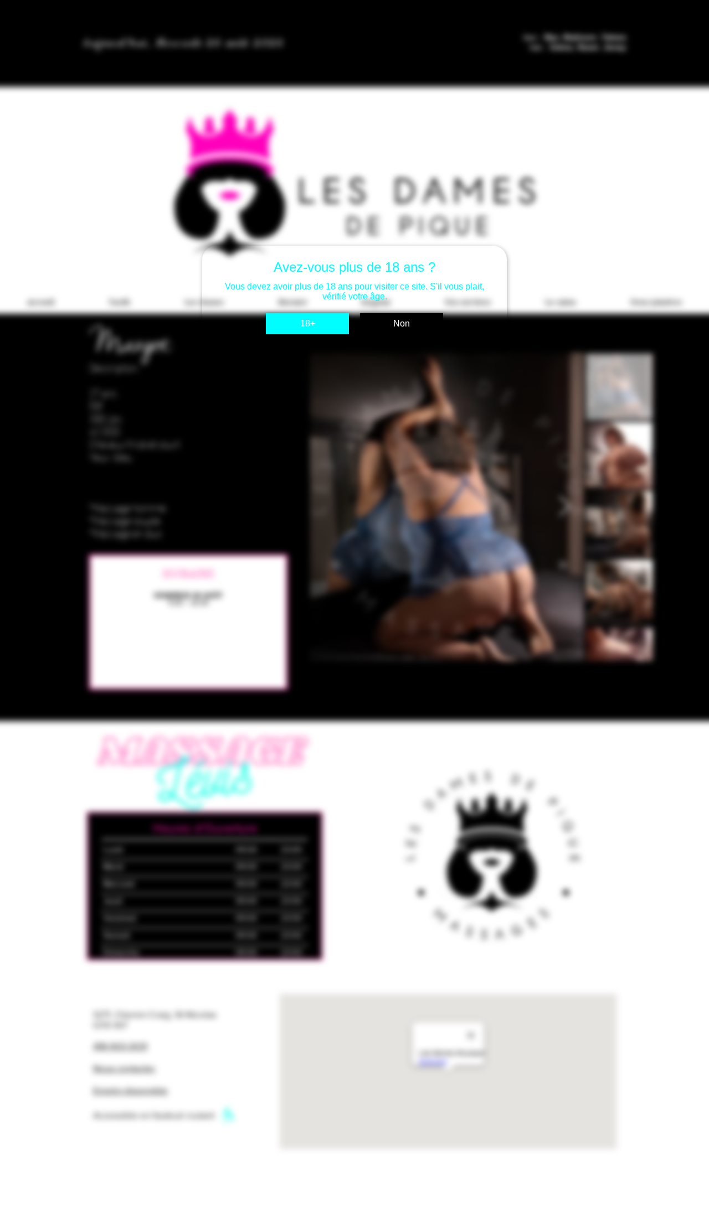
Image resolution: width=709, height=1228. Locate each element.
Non (401, 323)
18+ (307, 323)
